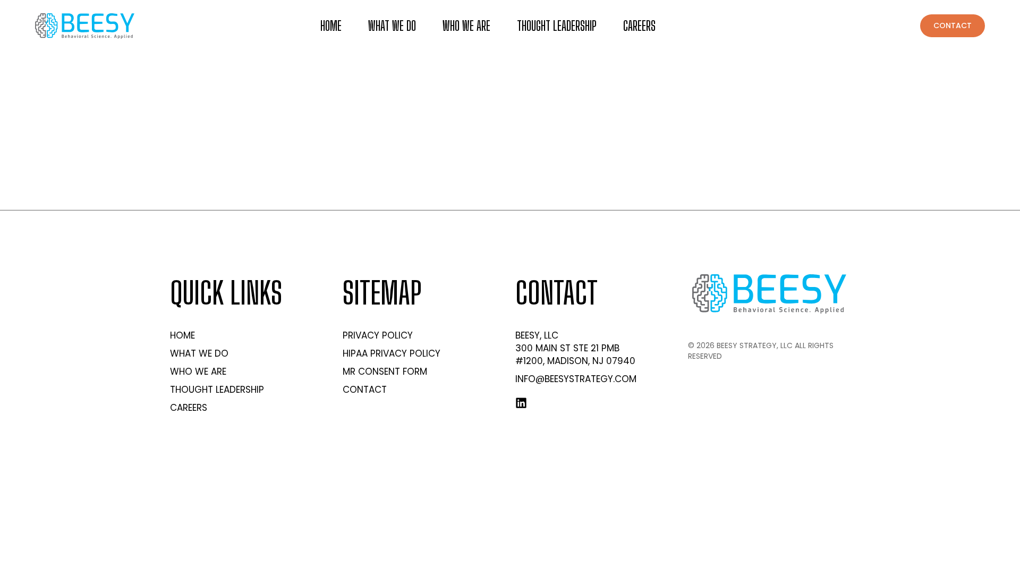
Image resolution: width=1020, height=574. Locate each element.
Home (331, 25)
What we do (392, 25)
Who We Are (466, 25)
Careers (639, 25)
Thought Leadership (557, 25)
